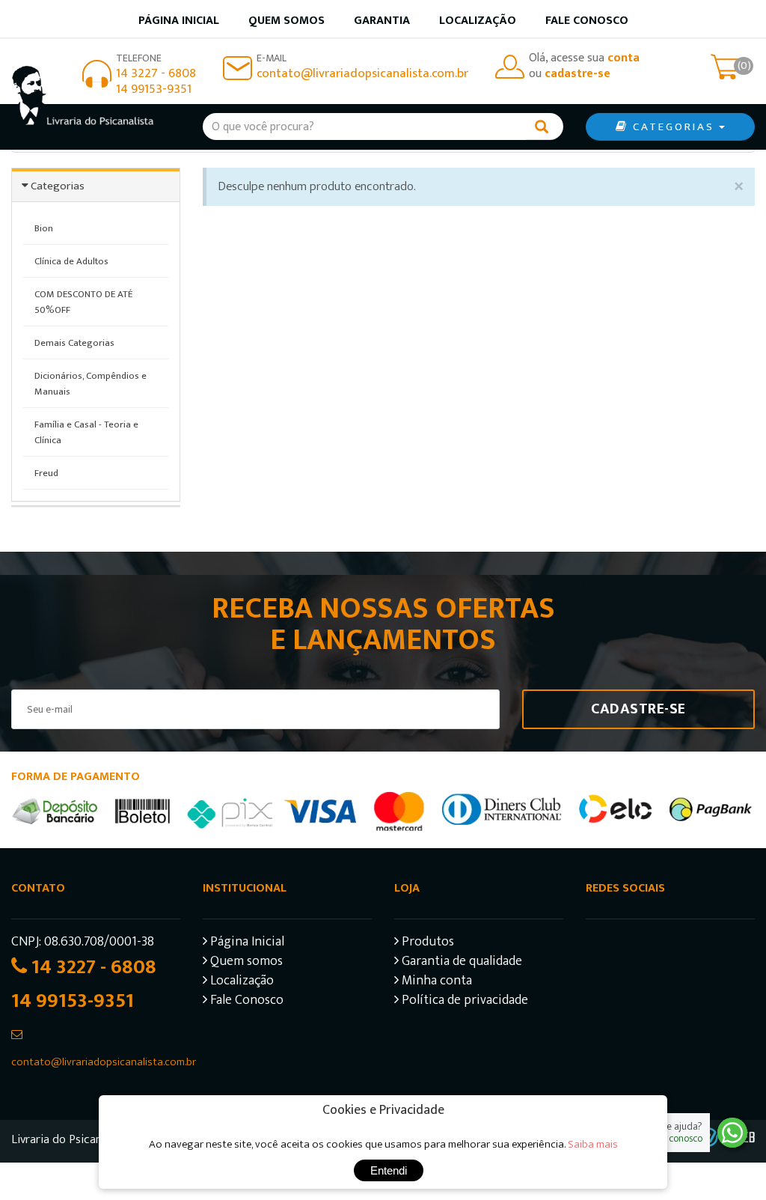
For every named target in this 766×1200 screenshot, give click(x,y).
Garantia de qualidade (460, 963)
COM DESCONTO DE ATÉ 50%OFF (83, 302)
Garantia (382, 20)
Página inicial (178, 20)
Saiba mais (593, 1144)
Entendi (388, 1170)
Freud (46, 473)
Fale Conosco (586, 20)
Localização (477, 20)
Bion (43, 228)
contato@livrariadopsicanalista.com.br (362, 74)
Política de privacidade (463, 1002)
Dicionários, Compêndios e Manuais (90, 384)
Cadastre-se (638, 709)
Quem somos (286, 20)
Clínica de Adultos (71, 261)
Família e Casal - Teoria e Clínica (86, 432)
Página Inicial (245, 943)
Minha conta (435, 982)
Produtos (426, 943)
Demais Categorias (74, 343)
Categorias (58, 186)
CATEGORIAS (673, 127)
